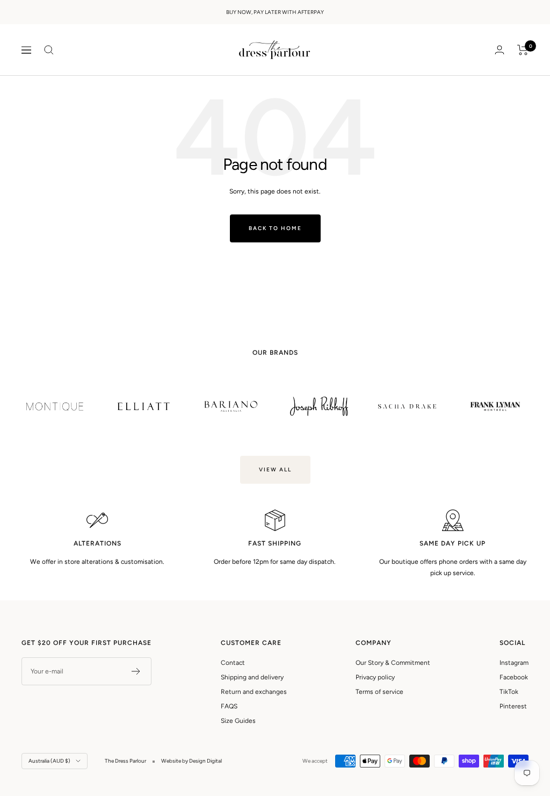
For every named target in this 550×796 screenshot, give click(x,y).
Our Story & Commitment (393, 662)
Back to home (275, 228)
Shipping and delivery (252, 677)
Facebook (514, 677)
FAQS (229, 706)
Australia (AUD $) (49, 760)
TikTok (509, 691)
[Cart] (523, 50)
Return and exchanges (254, 691)
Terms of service (379, 691)
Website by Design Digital (191, 760)
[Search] (49, 50)
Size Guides (238, 721)
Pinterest (513, 706)
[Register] (136, 671)
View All (275, 469)
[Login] (499, 49)
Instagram (514, 662)
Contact (233, 662)
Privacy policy (375, 677)
